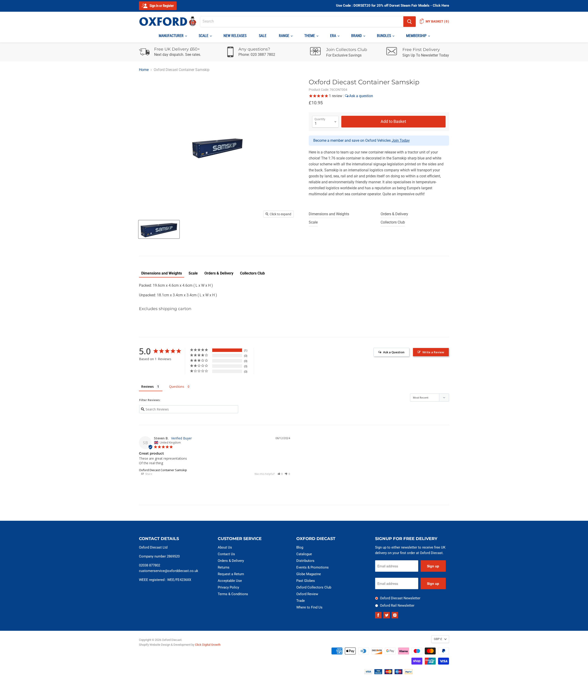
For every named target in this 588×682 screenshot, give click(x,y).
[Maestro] (398, 673)
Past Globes (305, 581)
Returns (223, 567)
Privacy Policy (228, 587)
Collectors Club (393, 222)
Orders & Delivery (394, 214)
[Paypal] (409, 673)
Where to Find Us (309, 607)
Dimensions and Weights (329, 214)
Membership (416, 36)
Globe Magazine (308, 574)
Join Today (401, 140)
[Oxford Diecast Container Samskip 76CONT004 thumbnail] (159, 229)
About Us (225, 547)
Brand (357, 36)
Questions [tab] (176, 386)
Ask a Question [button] (393, 352)
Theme (310, 36)
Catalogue (304, 554)
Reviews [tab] (147, 386)
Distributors (305, 561)
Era (333, 36)
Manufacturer (171, 36)
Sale (262, 36)
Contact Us (226, 554)
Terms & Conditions (233, 594)
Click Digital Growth (207, 644)
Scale (204, 36)
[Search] (409, 21)
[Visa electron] (378, 673)
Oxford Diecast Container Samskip (163, 470)
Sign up (433, 566)
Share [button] (148, 473)
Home (144, 70)
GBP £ (438, 639)
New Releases (234, 36)
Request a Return (231, 574)
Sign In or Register (161, 6)
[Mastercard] (388, 673)
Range (284, 36)
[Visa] (368, 673)
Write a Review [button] (433, 352)
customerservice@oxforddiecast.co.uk (168, 571)
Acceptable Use (230, 581)
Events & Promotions (312, 567)
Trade (300, 601)
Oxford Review (307, 594)
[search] (301, 21)
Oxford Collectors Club (313, 587)
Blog (299, 547)
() (437, 21)
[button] (280, 473)
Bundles (384, 36)
